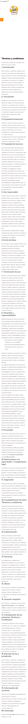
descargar (12, 714)
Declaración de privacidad (16, 454)
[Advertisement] (14, 42)
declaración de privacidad (7, 605)
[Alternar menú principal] (1, 19)
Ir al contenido (3, 1)
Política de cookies (10, 457)
